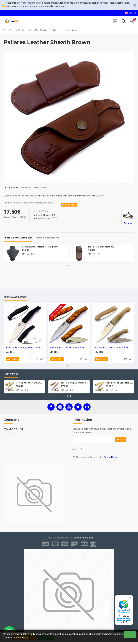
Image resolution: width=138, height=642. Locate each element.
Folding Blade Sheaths (37, 30)
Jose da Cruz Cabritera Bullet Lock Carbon (119, 383)
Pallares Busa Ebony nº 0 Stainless (24, 347)
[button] (67, 265)
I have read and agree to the (97, 457)
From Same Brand (47, 237)
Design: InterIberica (82, 537)
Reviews (25, 188)
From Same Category (18, 237)
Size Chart (40, 188)
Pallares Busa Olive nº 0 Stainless (67, 347)
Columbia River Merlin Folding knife (40, 247)
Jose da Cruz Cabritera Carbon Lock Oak (74, 383)
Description (11, 188)
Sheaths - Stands (17, 30)
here (25, 637)
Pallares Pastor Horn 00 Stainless (111, 347)
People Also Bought (15, 297)
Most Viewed (11, 374)
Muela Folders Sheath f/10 (101, 247)
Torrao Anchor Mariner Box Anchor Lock (29, 383)
